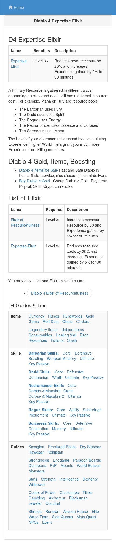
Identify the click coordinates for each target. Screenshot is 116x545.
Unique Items (72, 329)
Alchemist (57, 497)
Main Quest (86, 516)
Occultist (53, 503)
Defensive (83, 353)
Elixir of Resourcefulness (25, 222)
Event (47, 522)
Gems (34, 321)
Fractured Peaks (62, 446)
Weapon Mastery (61, 358)
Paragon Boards (87, 460)
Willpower (37, 484)
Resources (38, 340)
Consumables (40, 335)
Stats (33, 479)
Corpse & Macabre (45, 390)
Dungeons (37, 465)
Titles (87, 492)
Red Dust (51, 321)
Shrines (35, 511)
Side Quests (62, 516)
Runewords (72, 316)
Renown (52, 511)
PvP (53, 465)
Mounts (66, 465)
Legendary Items (43, 329)
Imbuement (38, 415)
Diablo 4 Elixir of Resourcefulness (59, 293)
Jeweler (35, 503)
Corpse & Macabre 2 (46, 396)
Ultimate (87, 358)
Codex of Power (42, 492)
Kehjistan (55, 452)
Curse (68, 390)
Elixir (84, 335)
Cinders (82, 321)
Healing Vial (66, 335)
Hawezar (36, 452)
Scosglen (36, 446)
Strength (48, 479)
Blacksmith (78, 497)
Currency (36, 316)
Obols (67, 321)
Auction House (75, 511)
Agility (74, 409)
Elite (95, 511)
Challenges (69, 492)
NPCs (33, 522)
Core (67, 353)
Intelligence (69, 479)
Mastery (59, 428)
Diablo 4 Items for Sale (38, 170)
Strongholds (39, 460)
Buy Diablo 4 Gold (34, 180)
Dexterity (90, 479)
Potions (57, 340)
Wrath (57, 377)
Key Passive (39, 363)
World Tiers (38, 516)
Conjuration (38, 428)
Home (19, 7)
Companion (38, 377)
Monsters (37, 471)
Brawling (36, 358)
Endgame (61, 460)
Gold (90, 316)
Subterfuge (92, 409)
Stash (72, 340)
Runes (53, 316)
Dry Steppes (90, 446)
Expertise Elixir (19, 63)
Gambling (37, 497)
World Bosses (88, 465)
